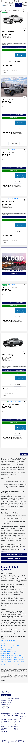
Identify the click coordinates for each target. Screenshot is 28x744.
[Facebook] (2, 707)
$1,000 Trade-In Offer (20, 47)
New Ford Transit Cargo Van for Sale (11, 665)
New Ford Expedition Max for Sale (10, 646)
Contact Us (14, 562)
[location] (12, 5)
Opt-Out (23, 741)
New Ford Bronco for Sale (8, 640)
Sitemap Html (16, 741)
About (22, 714)
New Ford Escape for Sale (8, 644)
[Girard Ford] (5, 5)
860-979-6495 (8, 700)
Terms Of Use (9, 741)
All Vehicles (10, 714)
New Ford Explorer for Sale (8, 647)
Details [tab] (10, 61)
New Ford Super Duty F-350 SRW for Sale (12, 659)
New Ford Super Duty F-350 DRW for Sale (12, 657)
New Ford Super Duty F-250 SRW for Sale (12, 655)
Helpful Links (16, 714)
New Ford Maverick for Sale (8, 651)
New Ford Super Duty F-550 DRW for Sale (12, 663)
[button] (24, 29)
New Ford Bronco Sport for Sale (9, 642)
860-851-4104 (10, 2)
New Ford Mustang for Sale (8, 653)
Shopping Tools (4, 714)
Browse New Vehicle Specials (14, 554)
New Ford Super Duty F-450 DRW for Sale (12, 661)
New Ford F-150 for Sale (7, 649)
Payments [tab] (17, 61)
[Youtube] (8, 707)
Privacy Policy (5, 741)
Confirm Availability (14, 50)
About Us (22, 718)
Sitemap (12, 741)
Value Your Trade (8, 47)
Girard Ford (2, 741)
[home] (11, 5)
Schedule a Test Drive (14, 558)
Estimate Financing (20, 55)
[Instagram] (5, 707)
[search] (13, 5)
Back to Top (24, 454)
